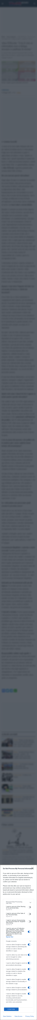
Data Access (18, 1016)
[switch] (29, 907)
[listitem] (18, 902)
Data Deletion (7, 1016)
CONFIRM (11, 1009)
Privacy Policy (29, 1016)
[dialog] (18, 942)
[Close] (33, 869)
